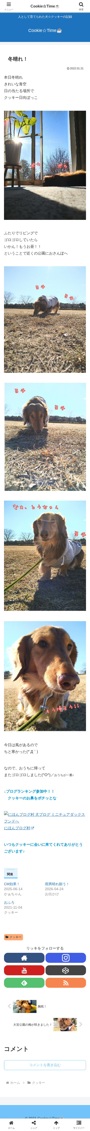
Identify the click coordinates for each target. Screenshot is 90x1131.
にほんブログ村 (17, 828)
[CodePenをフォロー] (66, 970)
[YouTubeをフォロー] (24, 970)
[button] (80, 795)
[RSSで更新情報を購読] (66, 983)
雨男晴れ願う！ (57, 884)
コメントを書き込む (45, 1065)
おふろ (9, 902)
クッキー (16, 937)
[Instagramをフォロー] (66, 958)
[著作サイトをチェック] (24, 958)
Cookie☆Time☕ (45, 6)
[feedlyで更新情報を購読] (24, 983)
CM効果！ (12, 884)
